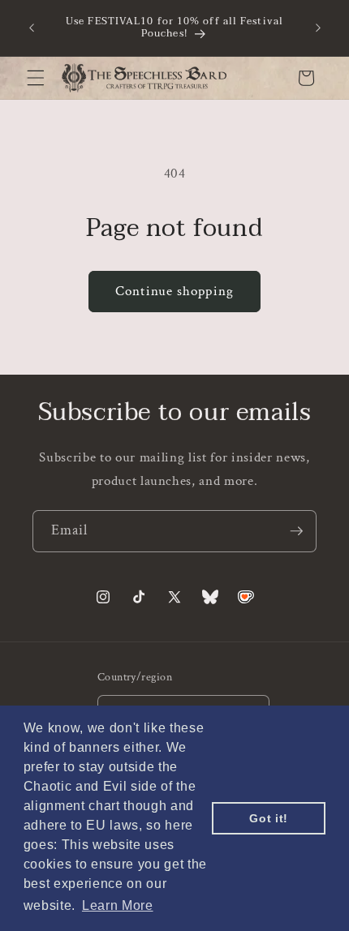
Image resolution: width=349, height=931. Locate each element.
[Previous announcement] (32, 27)
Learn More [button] (117, 905)
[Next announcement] (318, 27)
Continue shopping (174, 291)
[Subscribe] (296, 531)
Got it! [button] (268, 818)
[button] (35, 77)
